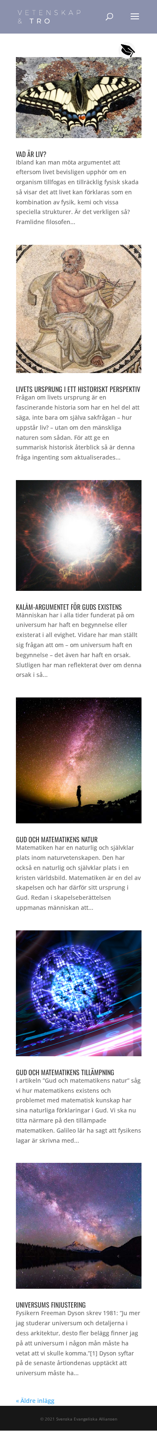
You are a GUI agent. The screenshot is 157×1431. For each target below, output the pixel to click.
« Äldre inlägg (35, 1401)
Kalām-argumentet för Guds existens (69, 607)
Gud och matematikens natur (57, 839)
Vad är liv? (31, 154)
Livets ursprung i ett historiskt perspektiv (78, 389)
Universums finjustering (51, 1305)
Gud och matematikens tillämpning (65, 1072)
